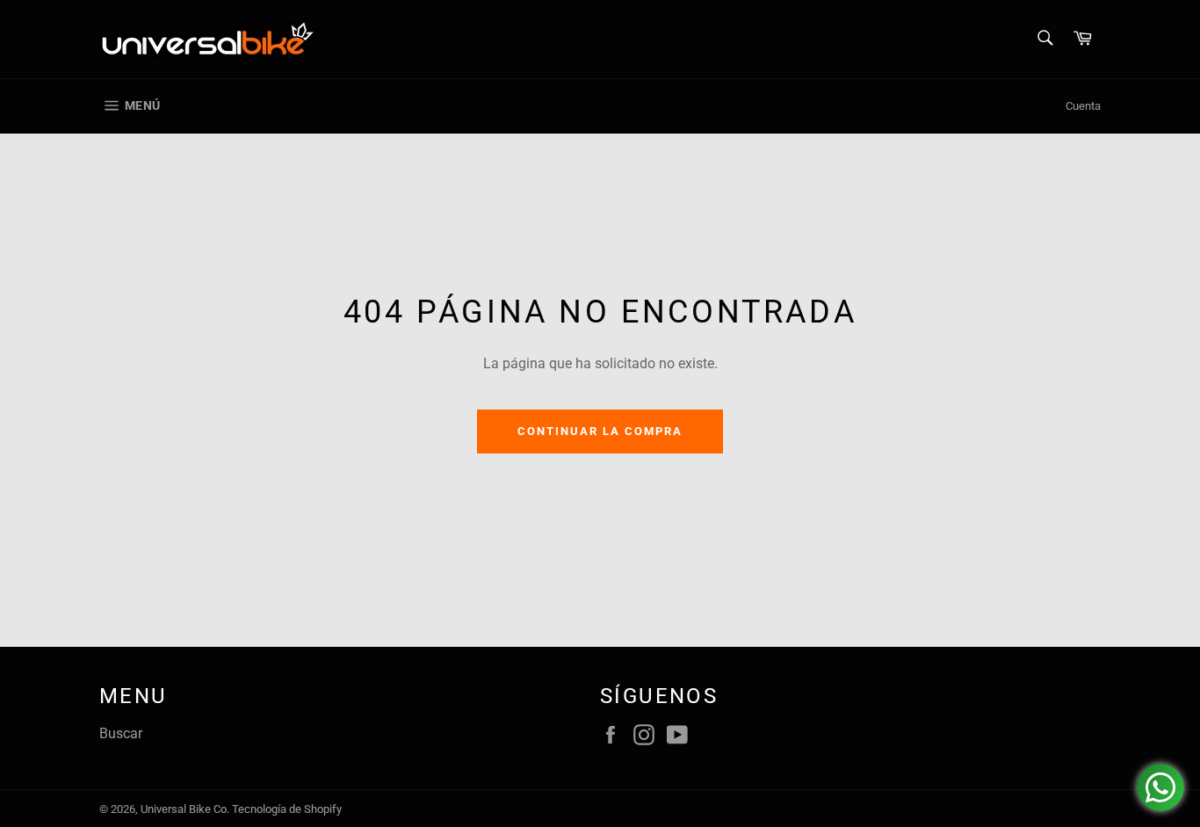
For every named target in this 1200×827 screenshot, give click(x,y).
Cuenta (1083, 105)
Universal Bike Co (184, 809)
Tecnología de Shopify (287, 809)
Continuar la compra (599, 431)
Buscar (120, 733)
